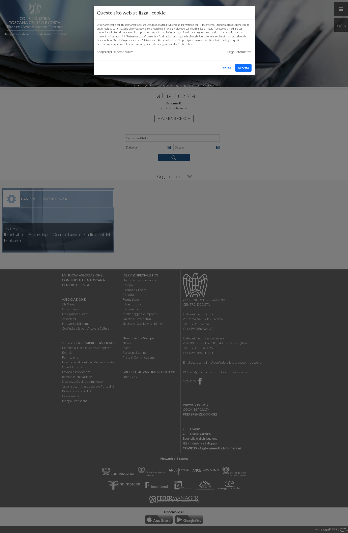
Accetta (243, 68)
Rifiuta (226, 68)
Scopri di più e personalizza (115, 52)
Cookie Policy (185, 44)
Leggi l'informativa (239, 52)
